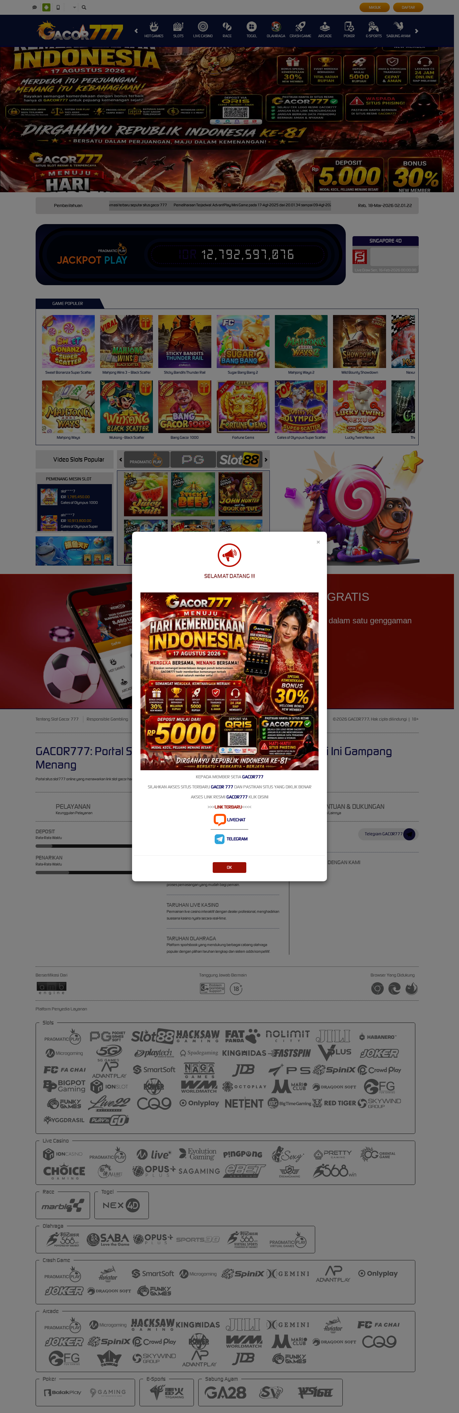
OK (229, 867)
